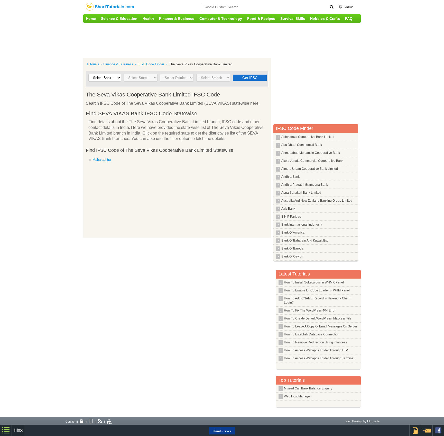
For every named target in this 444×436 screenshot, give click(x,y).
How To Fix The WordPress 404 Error (310, 310)
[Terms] (91, 421)
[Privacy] (82, 421)
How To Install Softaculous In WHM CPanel (314, 282)
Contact (70, 421)
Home (91, 18)
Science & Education (119, 18)
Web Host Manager (297, 396)
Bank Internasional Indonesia (301, 224)
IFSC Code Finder (150, 64)
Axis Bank (288, 208)
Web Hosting (354, 421)
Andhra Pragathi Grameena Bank (304, 184)
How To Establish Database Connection (311, 334)
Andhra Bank (290, 177)
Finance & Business (176, 18)
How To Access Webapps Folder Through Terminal (319, 358)
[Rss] (100, 421)
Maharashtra (101, 160)
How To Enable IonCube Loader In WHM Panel (317, 290)
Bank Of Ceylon (292, 256)
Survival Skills (292, 18)
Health (148, 18)
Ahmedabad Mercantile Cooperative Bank (310, 153)
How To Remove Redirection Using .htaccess (315, 342)
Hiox (18, 430)
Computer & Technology (220, 18)
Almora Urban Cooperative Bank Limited (309, 169)
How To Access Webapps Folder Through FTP (316, 350)
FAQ (349, 18)
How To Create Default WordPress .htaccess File (317, 318)
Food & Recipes (261, 18)
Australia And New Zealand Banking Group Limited (316, 200)
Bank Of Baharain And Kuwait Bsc (304, 240)
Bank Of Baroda (292, 248)
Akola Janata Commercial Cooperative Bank (312, 161)
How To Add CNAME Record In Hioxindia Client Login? (317, 300)
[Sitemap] (109, 421)
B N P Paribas (291, 216)
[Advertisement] (190, 39)
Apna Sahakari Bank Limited (301, 192)
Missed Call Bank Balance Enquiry (308, 388)
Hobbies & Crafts (325, 18)
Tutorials (92, 64)
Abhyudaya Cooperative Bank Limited (307, 137)
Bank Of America (292, 232)
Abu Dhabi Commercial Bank (301, 145)
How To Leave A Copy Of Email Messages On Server (320, 326)
